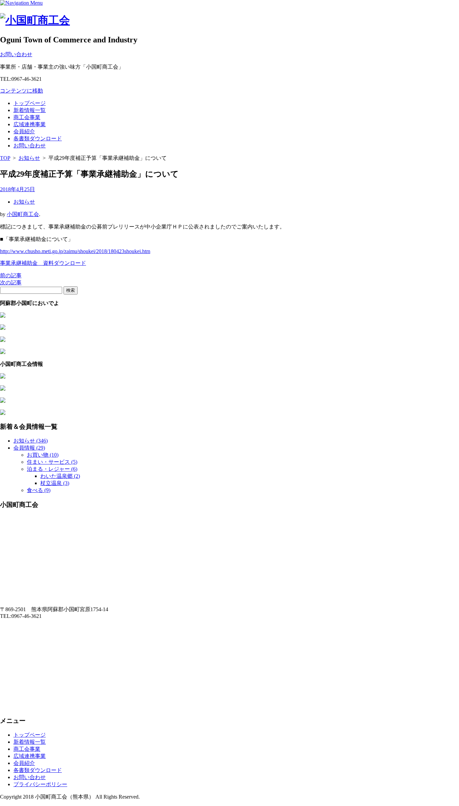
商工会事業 (26, 117)
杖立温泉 (54, 483)
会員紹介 (24, 131)
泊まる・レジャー (52, 469)
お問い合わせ (29, 145)
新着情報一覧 (29, 110)
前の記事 (11, 275)
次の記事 (11, 282)
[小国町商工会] (35, 20)
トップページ (29, 103)
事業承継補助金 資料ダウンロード (43, 263)
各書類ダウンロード (37, 138)
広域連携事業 (29, 124)
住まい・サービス (52, 462)
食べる (38, 490)
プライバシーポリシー (40, 784)
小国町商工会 (23, 214)
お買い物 (42, 455)
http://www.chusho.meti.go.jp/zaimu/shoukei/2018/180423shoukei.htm (75, 251)
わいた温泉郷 (60, 476)
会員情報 (29, 448)
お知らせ (29, 158)
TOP (5, 158)
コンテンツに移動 (21, 91)
